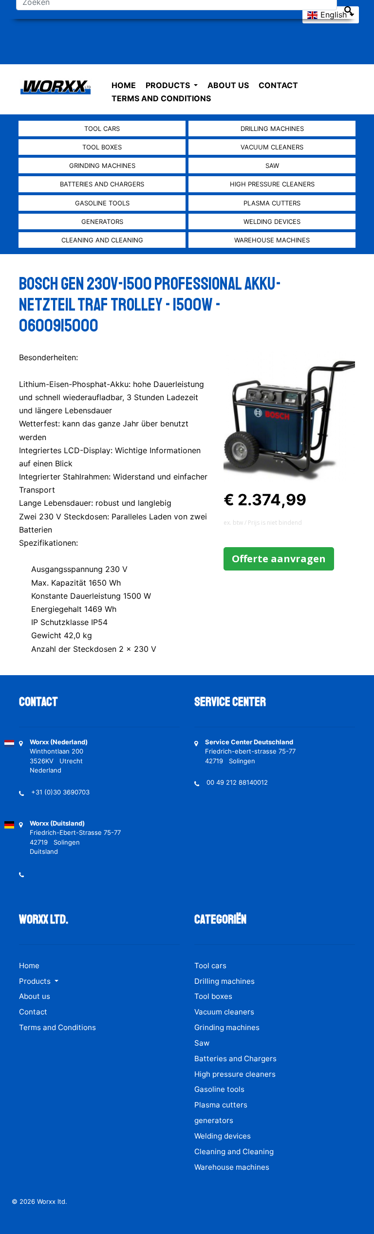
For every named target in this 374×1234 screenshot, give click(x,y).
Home (124, 85)
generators (102, 221)
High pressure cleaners (272, 184)
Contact (278, 85)
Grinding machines (102, 165)
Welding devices (271, 221)
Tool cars (102, 128)
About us (228, 85)
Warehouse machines (272, 240)
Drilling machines (272, 128)
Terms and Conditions (161, 98)
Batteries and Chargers (102, 184)
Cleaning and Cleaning (102, 240)
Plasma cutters (271, 203)
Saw (272, 165)
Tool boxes (102, 147)
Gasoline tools (102, 203)
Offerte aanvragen (279, 558)
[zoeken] (348, 10)
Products (169, 85)
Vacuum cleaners (272, 147)
